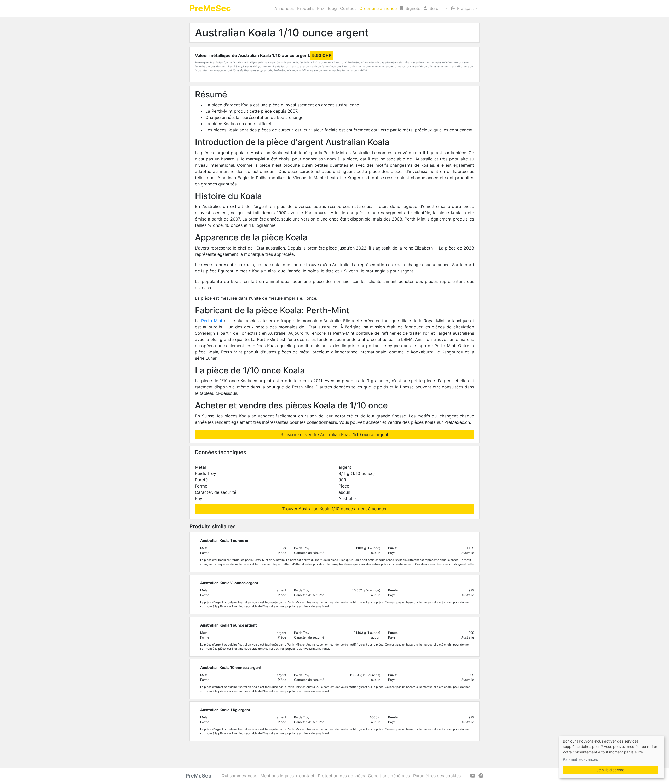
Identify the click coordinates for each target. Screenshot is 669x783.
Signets (412, 8)
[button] (435, 8)
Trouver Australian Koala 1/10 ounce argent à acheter (334, 508)
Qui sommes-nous (239, 775)
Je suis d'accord (611, 770)
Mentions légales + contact (287, 775)
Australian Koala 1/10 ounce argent (282, 32)
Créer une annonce (378, 8)
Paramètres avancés (580, 759)
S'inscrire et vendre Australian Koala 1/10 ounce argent (334, 434)
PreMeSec (210, 8)
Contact (348, 8)
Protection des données (341, 775)
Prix (321, 8)
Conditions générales (389, 775)
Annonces (284, 8)
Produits (305, 8)
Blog (332, 8)
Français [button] (465, 8)
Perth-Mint (211, 320)
